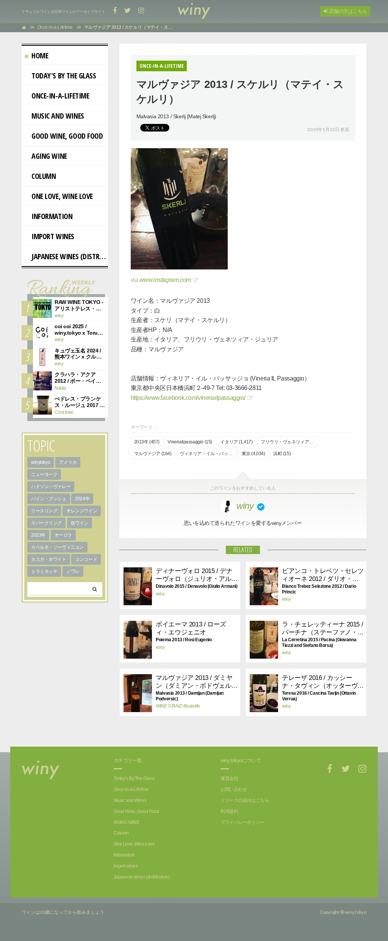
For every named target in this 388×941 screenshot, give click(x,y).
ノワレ (73, 571)
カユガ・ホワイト (48, 559)
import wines (52, 236)
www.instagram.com (165, 280)
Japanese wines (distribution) (69, 256)
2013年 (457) (147, 442)
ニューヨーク (44, 474)
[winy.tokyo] (194, 11)
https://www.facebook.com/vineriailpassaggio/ (188, 398)
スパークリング (46, 523)
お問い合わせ (234, 789)
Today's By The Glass (63, 75)
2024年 (82, 498)
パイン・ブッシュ (48, 498)
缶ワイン (79, 523)
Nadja (60, 388)
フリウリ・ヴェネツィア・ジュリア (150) (289, 442)
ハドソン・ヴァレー (50, 486)
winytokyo (40, 462)
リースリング (44, 511)
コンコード (86, 559)
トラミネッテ (44, 571)
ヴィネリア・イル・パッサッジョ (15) (208, 453)
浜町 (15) (282, 453)
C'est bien (64, 412)
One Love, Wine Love (62, 196)
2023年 (38, 535)
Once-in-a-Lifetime (60, 96)
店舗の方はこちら (347, 11)
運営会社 (229, 778)
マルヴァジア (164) (153, 453)
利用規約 (229, 811)
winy (160, 594)
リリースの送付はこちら (245, 800)
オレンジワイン (81, 511)
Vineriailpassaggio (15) (189, 442)
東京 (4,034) (253, 453)
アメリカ (68, 462)
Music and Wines (57, 116)
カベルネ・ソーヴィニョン (57, 547)
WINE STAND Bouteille (176, 706)
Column (43, 176)
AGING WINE (49, 156)
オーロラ (63, 535)
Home (39, 55)
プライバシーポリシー (242, 822)
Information (51, 216)
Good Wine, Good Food (67, 136)
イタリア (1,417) (236, 442)
